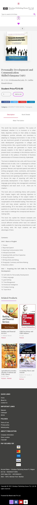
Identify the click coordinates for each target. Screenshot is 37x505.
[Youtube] (21, 502)
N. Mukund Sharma (6, 335)
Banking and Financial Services (8, 332)
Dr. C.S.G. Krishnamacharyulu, (13, 80)
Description (11, 114)
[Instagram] (11, 502)
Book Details (26, 114)
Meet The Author (18, 121)
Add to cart (18, 94)
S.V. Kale (21, 335)
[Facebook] (16, 502)
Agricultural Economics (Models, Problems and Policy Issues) (8, 372)
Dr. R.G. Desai (5, 376)
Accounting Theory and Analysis (26, 371)
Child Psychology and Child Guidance (26, 332)
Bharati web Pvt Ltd (14, 495)
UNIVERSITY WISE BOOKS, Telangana (20, 107)
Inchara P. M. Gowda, (25, 375)
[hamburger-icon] (22, 28)
